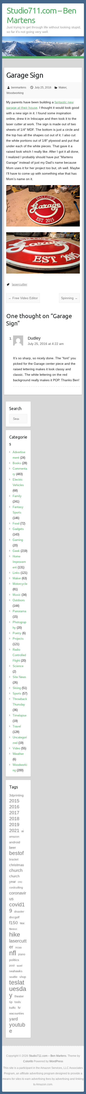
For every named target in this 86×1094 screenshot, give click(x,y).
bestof (16, 853)
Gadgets (18, 529)
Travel (17, 726)
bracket (13, 859)
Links (16, 573)
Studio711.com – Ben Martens (41, 15)
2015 (14, 800)
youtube (17, 1028)
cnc (20, 882)
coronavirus (17, 896)
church (16, 870)
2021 (14, 830)
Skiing (17, 688)
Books (17, 463)
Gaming (18, 540)
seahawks (15, 971)
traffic (12, 1007)
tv (19, 1007)
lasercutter (19, 284)
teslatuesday (17, 989)
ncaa (18, 947)
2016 (14, 806)
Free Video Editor (23, 298)
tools (17, 1002)
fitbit (22, 923)
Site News (19, 677)
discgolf (14, 917)
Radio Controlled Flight (19, 655)
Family (17, 496)
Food (16, 523)
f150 (13, 922)
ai (22, 831)
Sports (17, 693)
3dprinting (16, 795)
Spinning (69, 298)
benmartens (18, 87)
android (14, 842)
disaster (19, 911)
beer (12, 847)
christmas (16, 865)
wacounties (16, 1013)
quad (19, 965)
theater (19, 996)
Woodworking (15, 93)
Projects (18, 638)
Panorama (19, 611)
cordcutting (16, 887)
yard (13, 1019)
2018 (14, 818)
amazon (14, 836)
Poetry (17, 633)
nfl (12, 953)
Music (17, 594)
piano (21, 954)
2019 (14, 824)
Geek (16, 551)
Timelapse (19, 715)
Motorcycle (20, 584)
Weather (18, 754)
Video (16, 748)
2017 (14, 812)
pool (12, 965)
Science (18, 666)
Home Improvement (19, 562)
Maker (62, 87)
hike (14, 934)
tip (10, 1002)
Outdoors (19, 600)
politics (14, 960)
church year (14, 879)
